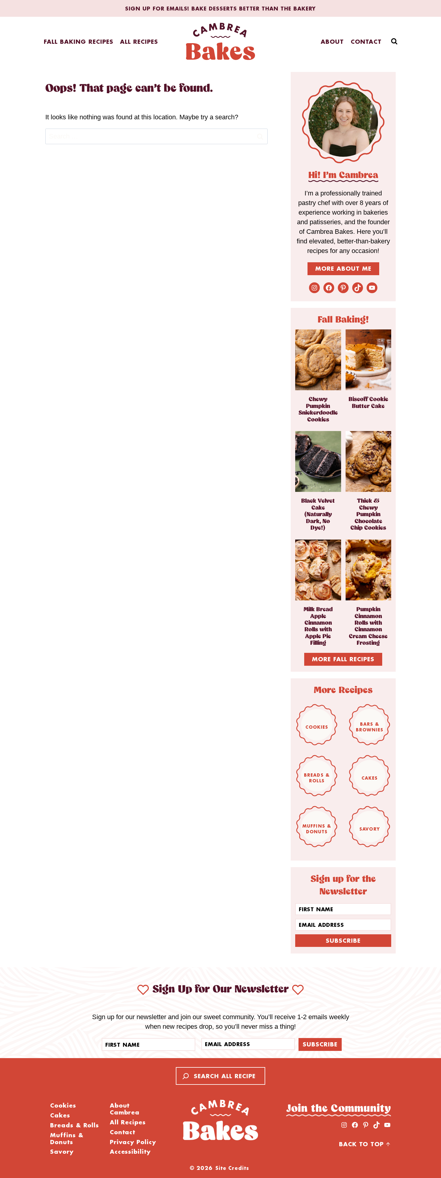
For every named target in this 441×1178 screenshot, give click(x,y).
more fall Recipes (343, 659)
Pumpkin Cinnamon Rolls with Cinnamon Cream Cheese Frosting (368, 626)
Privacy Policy (133, 1142)
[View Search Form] (394, 41)
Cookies (316, 727)
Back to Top (361, 1144)
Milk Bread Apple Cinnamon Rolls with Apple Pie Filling (318, 626)
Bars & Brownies (370, 727)
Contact (366, 41)
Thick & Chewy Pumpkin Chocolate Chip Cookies (368, 514)
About (332, 41)
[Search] (184, 1076)
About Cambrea (125, 1109)
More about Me (343, 268)
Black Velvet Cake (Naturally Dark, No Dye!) (318, 514)
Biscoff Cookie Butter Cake (368, 402)
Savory (369, 829)
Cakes (370, 778)
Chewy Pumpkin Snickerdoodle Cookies (318, 409)
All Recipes (139, 41)
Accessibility (130, 1151)
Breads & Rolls (317, 778)
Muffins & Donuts (316, 828)
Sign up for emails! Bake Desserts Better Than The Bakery (220, 8)
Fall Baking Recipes (78, 41)
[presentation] (318, 359)
